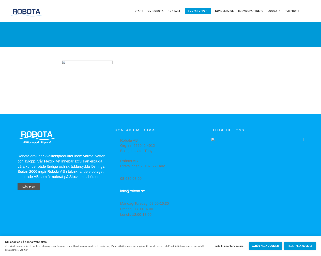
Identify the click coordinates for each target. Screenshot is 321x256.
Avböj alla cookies (265, 246)
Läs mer (23, 250)
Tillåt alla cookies (300, 246)
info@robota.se (132, 191)
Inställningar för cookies (229, 246)
